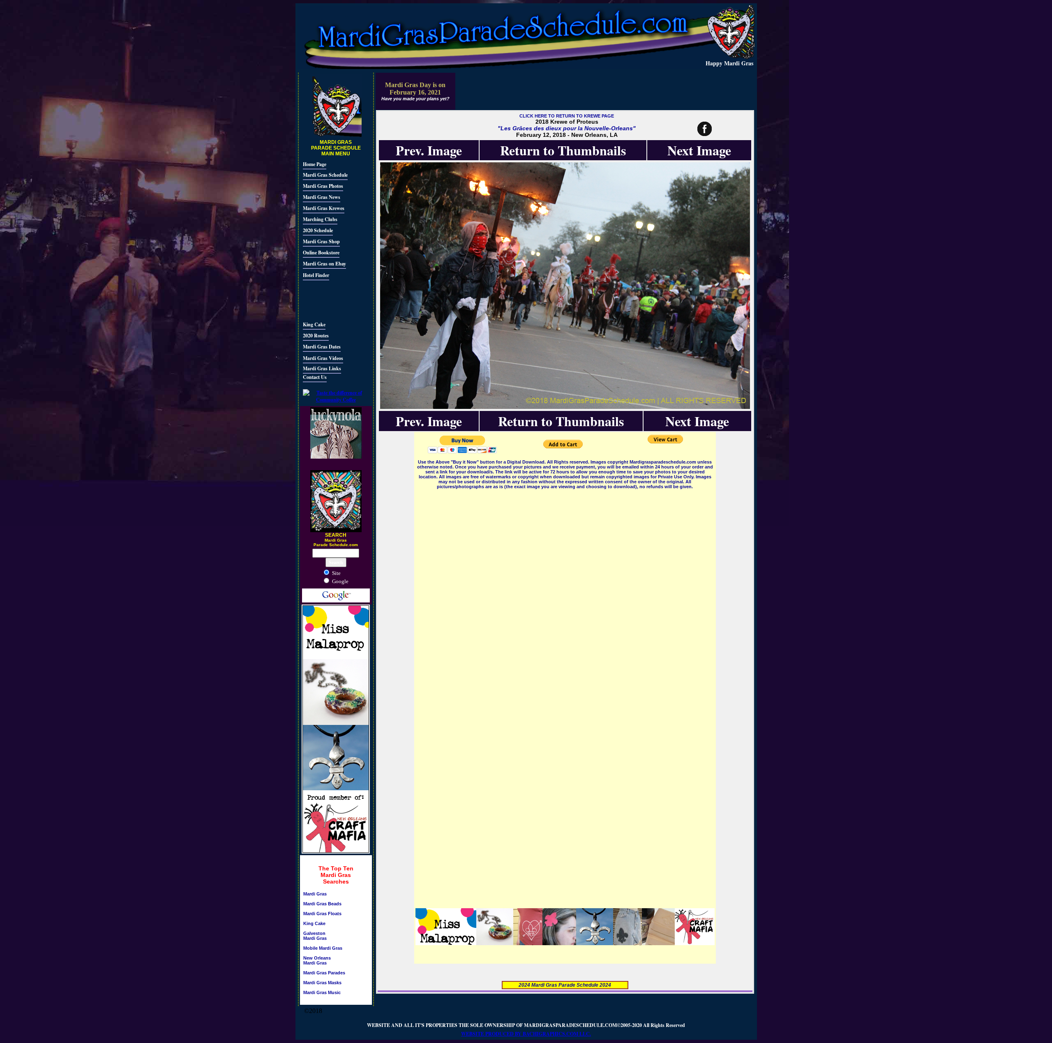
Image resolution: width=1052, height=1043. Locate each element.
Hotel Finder (316, 275)
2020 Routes (316, 335)
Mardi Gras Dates (322, 346)
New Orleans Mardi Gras (317, 960)
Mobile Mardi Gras (322, 948)
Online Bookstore (321, 252)
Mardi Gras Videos (323, 358)
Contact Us (315, 377)
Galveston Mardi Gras (315, 936)
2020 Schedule (318, 230)
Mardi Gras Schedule (325, 174)
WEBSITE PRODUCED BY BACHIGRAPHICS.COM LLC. (526, 1033)
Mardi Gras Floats (322, 913)
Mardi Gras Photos (323, 185)
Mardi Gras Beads (322, 903)
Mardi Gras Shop (321, 241)
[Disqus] (565, 593)
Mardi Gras (315, 893)
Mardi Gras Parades (324, 972)
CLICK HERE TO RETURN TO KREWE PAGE (566, 115)
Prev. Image (429, 150)
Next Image (699, 150)
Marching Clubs (320, 219)
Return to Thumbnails (563, 150)
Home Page (314, 164)
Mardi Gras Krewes (323, 208)
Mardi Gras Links (322, 368)
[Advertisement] (327, 299)
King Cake (314, 324)
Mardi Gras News (321, 197)
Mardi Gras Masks (322, 982)
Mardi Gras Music (322, 992)
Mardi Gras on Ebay (324, 263)
